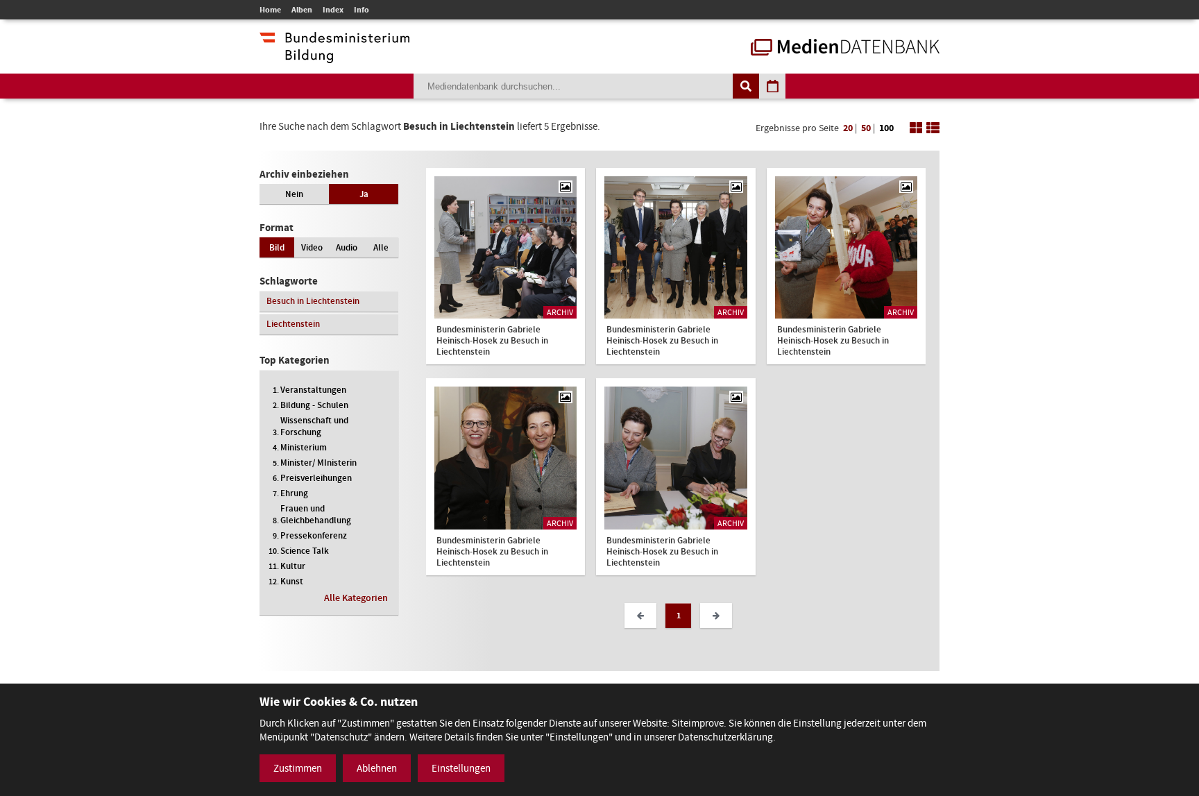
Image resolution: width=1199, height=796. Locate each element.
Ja (363, 194)
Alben (301, 9)
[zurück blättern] (640, 615)
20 (848, 128)
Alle (381, 247)
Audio (346, 247)
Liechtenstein (293, 324)
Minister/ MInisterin (318, 462)
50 (866, 128)
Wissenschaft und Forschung (314, 426)
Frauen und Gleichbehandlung (315, 514)
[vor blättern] (716, 615)
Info (361, 9)
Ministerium (303, 447)
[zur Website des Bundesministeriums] (334, 56)
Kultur (292, 566)
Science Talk (304, 551)
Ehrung (294, 493)
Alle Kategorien (356, 597)
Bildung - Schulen (314, 405)
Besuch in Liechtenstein (312, 301)
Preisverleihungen (316, 478)
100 (886, 128)
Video (312, 247)
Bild (276, 247)
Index (333, 9)
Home (270, 9)
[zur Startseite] (845, 49)
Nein (294, 194)
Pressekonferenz (313, 535)
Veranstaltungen (313, 390)
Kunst (291, 581)
